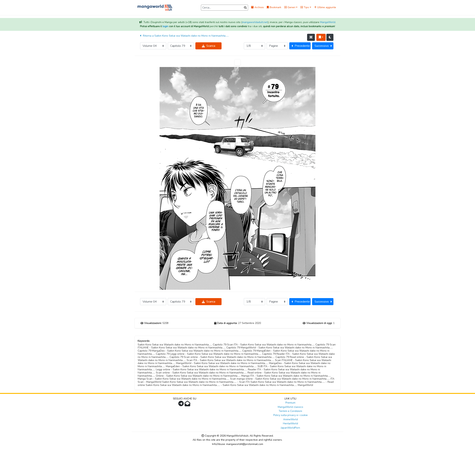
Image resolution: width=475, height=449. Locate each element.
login (165, 26)
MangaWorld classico (290, 407)
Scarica (210, 46)
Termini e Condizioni (290, 411)
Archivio (259, 7)
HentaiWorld (290, 423)
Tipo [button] (306, 7)
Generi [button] (291, 7)
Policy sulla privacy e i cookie (290, 415)
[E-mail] (188, 404)
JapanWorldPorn (290, 428)
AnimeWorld (290, 419)
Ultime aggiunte (326, 7)
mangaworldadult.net (255, 22)
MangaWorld (327, 22)
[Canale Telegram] (181, 404)
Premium (290, 402)
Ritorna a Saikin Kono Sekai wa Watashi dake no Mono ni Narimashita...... (185, 35)
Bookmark (275, 7)
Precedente (302, 46)
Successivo (322, 46)
